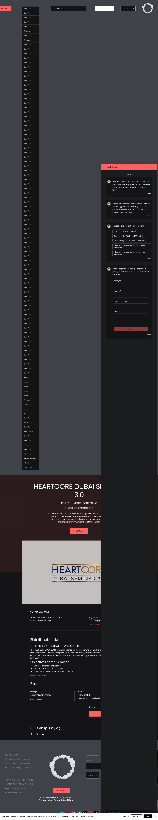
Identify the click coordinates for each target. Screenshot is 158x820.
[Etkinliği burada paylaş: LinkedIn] (43, 734)
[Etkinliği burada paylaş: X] (37, 734)
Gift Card (27, 463)
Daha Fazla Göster (38, 675)
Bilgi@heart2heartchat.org (17, 759)
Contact (27, 40)
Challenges (28, 467)
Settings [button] (126, 816)
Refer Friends (29, 427)
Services (27, 377)
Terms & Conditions (63, 800)
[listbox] (128, 8)
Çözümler (27, 404)
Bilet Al (79, 531)
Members (27, 454)
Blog (25, 413)
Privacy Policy (45, 800)
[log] (129, 489)
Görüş (26, 409)
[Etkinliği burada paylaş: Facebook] (31, 734)
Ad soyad (117, 281)
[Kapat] (155, 816)
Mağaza (26, 422)
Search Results (30, 458)
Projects (27, 31)
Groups (26, 445)
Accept (148, 816)
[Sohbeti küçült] (152, 167)
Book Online (28, 431)
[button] (128, 8)
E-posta (117, 291)
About (26, 382)
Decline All (136, 816)
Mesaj (116, 311)
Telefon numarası (120, 301)
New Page (27, 8)
